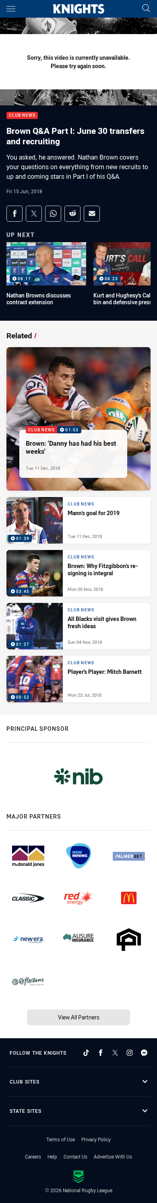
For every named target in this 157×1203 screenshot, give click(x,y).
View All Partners (78, 1017)
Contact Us (75, 1156)
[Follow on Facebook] (100, 1052)
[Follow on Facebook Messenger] (144, 1052)
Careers (33, 1156)
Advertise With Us (113, 1156)
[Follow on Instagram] (129, 1052)
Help (52, 1156)
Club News (22, 115)
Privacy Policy (96, 1139)
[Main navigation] (10, 8)
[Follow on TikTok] (86, 1052)
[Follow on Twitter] (115, 1052)
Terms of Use (60, 1139)
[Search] (146, 9)
